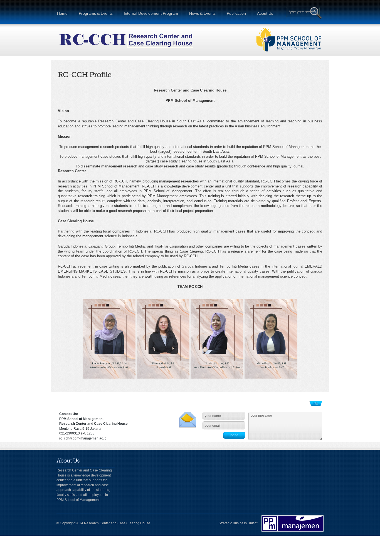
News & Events (202, 13)
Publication (236, 13)
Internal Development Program (151, 13)
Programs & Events (96, 13)
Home (62, 13)
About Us (265, 13)
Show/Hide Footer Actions (315, 403)
